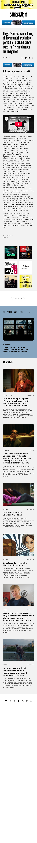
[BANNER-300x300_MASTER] (25, 252)
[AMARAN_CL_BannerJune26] (18, 22)
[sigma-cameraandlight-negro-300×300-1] (25, 267)
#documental (8, 235)
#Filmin (5, 237)
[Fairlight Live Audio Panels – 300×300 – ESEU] (11, 252)
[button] (29, 312)
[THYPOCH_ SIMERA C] (11, 281)
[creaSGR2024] (11, 267)
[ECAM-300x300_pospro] (25, 281)
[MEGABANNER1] (18, 4)
